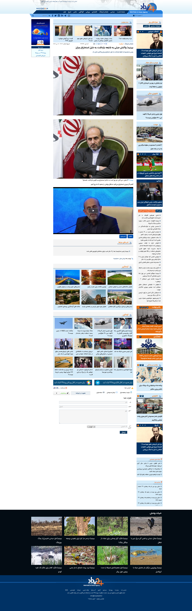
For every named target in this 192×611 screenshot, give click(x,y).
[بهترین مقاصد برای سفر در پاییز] (93, 277)
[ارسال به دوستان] (96, 44)
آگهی (42, 2)
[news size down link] (101, 44)
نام (130, 402)
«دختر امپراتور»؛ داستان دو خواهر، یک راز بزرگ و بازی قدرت (85, 372)
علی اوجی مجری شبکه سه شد (123, 351)
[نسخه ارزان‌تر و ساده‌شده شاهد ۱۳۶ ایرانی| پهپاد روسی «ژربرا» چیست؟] (63, 362)
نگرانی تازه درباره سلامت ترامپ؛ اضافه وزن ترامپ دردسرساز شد (150, 269)
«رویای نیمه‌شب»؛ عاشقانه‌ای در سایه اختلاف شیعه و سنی (84, 352)
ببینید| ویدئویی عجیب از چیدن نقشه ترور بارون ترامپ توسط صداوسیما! (150, 357)
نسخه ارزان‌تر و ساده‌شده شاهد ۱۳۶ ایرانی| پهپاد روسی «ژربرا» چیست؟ (64, 372)
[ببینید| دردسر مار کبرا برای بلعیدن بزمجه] (79, 526)
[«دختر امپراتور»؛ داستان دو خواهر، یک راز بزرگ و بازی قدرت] (83, 362)
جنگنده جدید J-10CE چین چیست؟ (64, 332)
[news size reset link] (103, 44)
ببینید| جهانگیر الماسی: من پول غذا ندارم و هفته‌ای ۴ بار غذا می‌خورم (150, 274)
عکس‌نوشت (156, 307)
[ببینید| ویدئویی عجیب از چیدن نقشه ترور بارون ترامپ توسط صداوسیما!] (150, 346)
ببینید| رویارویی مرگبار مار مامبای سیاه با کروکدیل (147, 569)
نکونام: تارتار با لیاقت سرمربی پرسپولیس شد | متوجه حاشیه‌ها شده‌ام (150, 244)
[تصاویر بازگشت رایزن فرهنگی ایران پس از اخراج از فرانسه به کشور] (150, 191)
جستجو (105, 590)
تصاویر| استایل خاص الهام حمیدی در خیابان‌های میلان (104, 352)
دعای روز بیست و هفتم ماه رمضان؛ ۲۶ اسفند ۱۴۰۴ (150, 504)
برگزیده (121, 44)
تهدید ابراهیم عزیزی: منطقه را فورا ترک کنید (148, 474)
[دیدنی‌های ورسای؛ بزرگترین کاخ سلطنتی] (119, 297)
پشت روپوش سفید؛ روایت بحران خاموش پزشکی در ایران (103, 40)
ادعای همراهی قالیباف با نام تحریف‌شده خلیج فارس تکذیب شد (150, 216)
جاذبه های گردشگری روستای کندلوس (69, 306)
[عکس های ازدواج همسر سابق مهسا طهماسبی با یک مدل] (63, 344)
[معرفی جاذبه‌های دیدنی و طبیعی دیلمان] (119, 277)
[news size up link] (106, 44)
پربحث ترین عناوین (143, 211)
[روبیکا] (72, 383)
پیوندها (65, 2)
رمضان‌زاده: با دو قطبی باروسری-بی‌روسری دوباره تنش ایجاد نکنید (149, 470)
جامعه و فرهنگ (129, 44)
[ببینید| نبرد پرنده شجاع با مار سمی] (79, 555)
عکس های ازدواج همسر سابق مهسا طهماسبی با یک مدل (64, 352)
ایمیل (130, 406)
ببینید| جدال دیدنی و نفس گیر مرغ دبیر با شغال (146, 540)
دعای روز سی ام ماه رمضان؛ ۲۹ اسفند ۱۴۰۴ (150, 487)
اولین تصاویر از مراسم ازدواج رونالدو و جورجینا (103, 371)
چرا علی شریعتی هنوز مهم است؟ (84, 40)
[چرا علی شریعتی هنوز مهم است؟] (83, 30)
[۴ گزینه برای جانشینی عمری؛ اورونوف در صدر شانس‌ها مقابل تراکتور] (150, 163)
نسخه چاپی (99, 393)
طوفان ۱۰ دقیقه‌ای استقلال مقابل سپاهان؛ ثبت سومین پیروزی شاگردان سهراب (150, 287)
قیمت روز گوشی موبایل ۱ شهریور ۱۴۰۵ (65, 40)
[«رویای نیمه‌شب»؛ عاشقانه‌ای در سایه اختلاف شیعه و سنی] (83, 344)
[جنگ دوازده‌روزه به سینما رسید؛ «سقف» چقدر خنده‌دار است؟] (83, 323)
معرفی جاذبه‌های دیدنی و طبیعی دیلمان (120, 287)
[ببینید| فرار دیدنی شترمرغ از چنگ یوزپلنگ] (46, 526)
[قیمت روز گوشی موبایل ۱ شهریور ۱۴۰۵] (64, 30)
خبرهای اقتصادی (40, 55)
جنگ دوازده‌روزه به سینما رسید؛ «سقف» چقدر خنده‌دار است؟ (84, 333)
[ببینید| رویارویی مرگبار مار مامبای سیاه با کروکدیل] (146, 555)
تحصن (146, 26)
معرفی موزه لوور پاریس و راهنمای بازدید (94, 306)
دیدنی (159, 180)
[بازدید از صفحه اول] (131, 392)
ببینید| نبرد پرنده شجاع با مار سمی (82, 567)
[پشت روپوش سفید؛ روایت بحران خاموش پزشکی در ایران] (103, 30)
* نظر (130, 411)
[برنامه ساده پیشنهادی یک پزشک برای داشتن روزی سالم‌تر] (150, 375)
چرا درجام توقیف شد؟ (125, 39)
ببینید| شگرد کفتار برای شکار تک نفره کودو (49, 569)
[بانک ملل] (40, 32)
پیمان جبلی (122, 259)
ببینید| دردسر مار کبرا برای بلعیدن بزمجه (80, 538)
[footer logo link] (94, 583)
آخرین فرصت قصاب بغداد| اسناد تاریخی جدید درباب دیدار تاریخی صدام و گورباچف (149, 329)
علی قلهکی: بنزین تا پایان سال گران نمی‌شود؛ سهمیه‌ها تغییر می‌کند (149, 464)
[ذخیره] (99, 43)
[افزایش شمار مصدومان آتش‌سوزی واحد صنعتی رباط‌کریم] (150, 406)
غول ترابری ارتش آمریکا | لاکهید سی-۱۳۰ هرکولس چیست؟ (105, 333)
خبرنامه (79, 590)
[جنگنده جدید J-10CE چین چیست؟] (63, 323)
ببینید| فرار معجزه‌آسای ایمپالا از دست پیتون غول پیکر (114, 569)
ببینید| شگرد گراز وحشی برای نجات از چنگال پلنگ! (114, 540)
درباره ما (69, 2)
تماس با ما (74, 2)
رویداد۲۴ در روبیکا (40, 53)
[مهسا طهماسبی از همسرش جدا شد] (123, 362)
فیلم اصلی (125, 243)
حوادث (155, 124)
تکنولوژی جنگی (153, 93)
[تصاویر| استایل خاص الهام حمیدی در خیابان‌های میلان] (103, 344)
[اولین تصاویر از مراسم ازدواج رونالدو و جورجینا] (103, 362)
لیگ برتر (155, 154)
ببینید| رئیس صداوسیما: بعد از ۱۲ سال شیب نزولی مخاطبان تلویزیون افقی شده (107, 251)
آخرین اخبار (158, 211)
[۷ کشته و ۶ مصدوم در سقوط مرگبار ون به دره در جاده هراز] (150, 134)
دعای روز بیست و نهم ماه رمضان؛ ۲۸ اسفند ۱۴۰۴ (150, 493)
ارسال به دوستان (111, 393)
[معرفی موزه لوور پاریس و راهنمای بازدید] (93, 297)
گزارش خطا (127, 388)
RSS (66, 590)
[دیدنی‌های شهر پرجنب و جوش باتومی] (67, 277)
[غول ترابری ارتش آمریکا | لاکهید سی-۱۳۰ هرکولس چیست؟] (103, 323)
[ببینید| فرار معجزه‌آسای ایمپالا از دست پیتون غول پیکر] (112, 555)
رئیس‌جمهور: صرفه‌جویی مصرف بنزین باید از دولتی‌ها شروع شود (150, 299)
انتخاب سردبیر (153, 31)
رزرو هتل (40, 50)
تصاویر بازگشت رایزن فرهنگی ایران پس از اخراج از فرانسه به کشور (149, 203)
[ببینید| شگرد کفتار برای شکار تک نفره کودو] (46, 555)
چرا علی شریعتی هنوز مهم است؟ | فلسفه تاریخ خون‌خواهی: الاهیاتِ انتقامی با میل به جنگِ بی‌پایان (151, 53)
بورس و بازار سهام (152, 62)
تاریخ (156, 425)
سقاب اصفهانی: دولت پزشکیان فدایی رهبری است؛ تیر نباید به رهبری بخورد (150, 238)
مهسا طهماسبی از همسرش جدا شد (123, 371)
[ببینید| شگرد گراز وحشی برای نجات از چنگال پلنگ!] (112, 526)
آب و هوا (57, 2)
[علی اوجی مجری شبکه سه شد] (123, 344)
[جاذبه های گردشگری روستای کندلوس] (67, 297)
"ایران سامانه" (91, 599)
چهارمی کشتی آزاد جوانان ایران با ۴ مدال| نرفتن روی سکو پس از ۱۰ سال (150, 258)
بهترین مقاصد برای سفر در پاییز (97, 287)
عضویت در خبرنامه (81, 393)
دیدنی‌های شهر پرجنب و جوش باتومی (68, 287)
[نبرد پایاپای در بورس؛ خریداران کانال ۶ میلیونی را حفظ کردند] (150, 72)
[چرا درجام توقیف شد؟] (123, 30)
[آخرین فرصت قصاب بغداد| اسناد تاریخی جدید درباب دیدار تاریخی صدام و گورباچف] (150, 316)
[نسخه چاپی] (94, 44)
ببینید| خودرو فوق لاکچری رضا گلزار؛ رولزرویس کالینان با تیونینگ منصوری (123, 333)
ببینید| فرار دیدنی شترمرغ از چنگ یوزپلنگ (50, 540)
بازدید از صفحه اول (125, 393)
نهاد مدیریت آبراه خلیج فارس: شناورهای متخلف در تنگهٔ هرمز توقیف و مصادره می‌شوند (150, 251)
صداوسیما (115, 259)
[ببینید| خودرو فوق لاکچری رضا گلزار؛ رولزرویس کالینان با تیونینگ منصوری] (123, 323)
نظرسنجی (46, 2)
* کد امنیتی (129, 427)
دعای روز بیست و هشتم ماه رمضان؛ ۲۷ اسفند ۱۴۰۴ (150, 498)
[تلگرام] (113, 383)
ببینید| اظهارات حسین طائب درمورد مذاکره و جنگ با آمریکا (150, 222)
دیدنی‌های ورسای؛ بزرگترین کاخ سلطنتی (120, 306)
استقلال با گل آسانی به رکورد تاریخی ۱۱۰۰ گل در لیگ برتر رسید (150, 294)
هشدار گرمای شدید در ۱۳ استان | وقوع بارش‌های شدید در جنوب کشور (150, 233)
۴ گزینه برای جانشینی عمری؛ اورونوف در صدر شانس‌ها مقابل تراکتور (149, 174)
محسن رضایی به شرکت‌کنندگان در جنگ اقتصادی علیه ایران (150, 227)
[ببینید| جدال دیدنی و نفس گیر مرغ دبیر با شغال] (146, 526)
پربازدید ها (152, 211)
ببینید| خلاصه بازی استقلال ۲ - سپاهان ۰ (150, 280)
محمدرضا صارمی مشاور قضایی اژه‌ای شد (150, 263)
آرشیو (61, 2)
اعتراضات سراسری (155, 26)
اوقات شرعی (52, 2)
